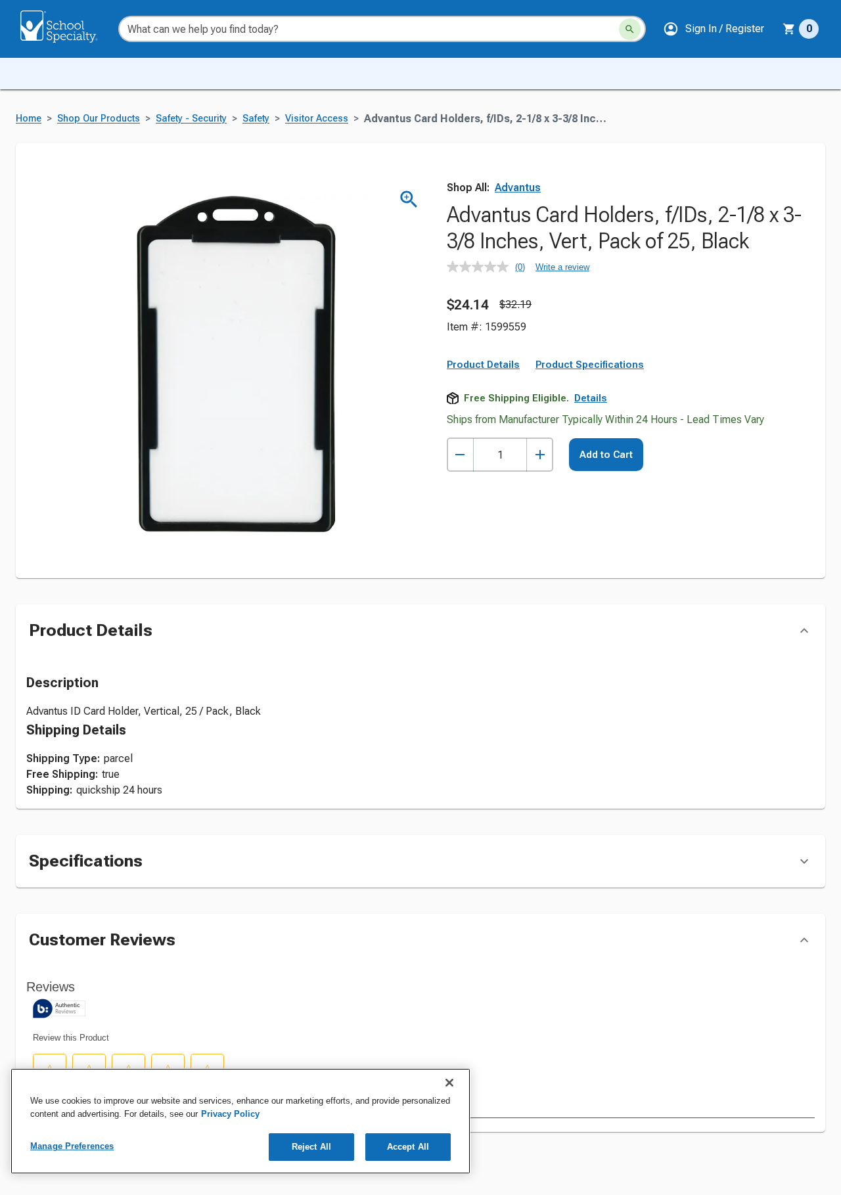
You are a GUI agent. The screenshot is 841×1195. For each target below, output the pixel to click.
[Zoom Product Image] (409, 199)
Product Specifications (589, 365)
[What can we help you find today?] (630, 29)
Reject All (311, 1147)
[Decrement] (460, 455)
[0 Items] (789, 28)
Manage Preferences (72, 1146)
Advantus (518, 187)
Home (28, 118)
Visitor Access (316, 118)
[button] (713, 29)
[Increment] (539, 455)
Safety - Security (191, 118)
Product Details (483, 365)
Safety (255, 118)
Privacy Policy (230, 1114)
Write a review (562, 267)
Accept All (408, 1147)
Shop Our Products (98, 118)
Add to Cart (606, 455)
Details (590, 398)
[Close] (449, 1082)
